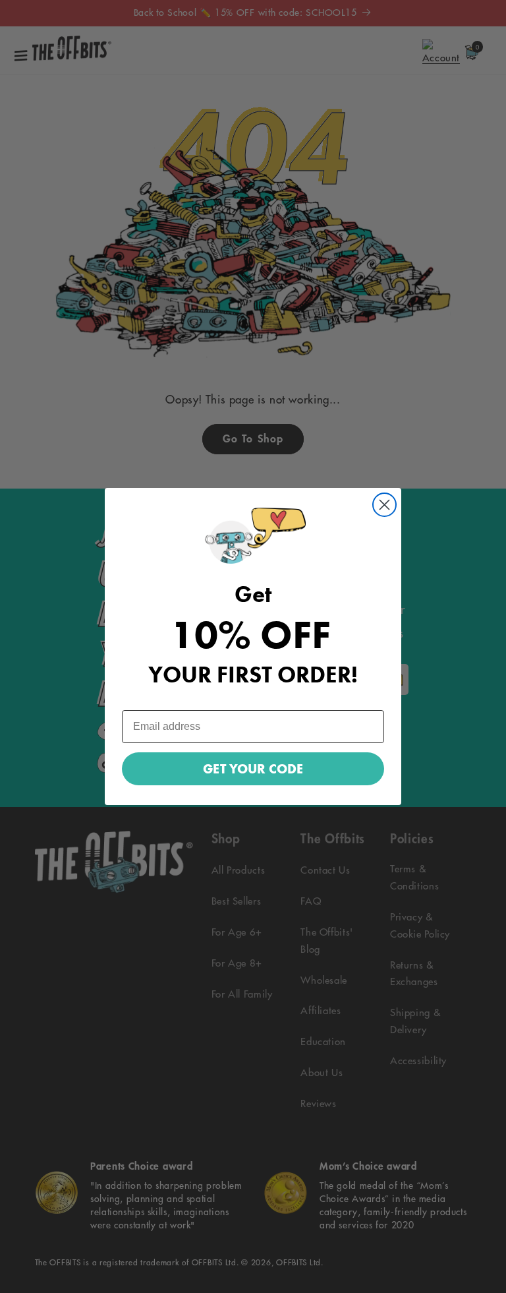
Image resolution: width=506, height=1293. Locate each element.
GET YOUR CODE (253, 768)
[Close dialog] (384, 504)
